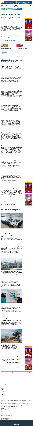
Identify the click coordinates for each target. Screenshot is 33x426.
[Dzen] (21, 373)
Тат (6, 5)
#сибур (3, 369)
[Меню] (31, 6)
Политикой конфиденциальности (25, 422)
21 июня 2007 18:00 (19, 56)
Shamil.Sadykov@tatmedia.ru (5, 419)
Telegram (14, 40)
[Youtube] (30, 373)
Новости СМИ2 (4, 52)
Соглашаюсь (16, 424)
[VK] (3, 373)
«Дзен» (11, 40)
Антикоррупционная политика (5, 411)
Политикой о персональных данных (15, 422)
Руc (2, 5)
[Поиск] (25, 5)
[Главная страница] (16, 6)
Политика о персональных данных (6, 410)
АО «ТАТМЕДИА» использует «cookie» (6, 413)
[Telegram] (12, 373)
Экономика (21, 55)
